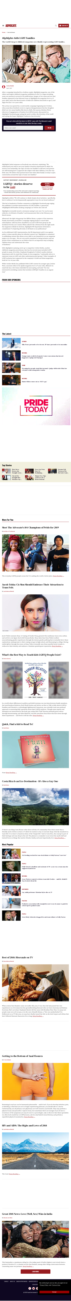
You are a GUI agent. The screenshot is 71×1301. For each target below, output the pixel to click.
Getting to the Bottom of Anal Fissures (22, 1056)
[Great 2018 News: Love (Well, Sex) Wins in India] (35, 1239)
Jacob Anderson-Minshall (8, 591)
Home (3, 32)
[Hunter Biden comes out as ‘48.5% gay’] (11, 380)
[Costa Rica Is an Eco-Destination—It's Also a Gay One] (35, 806)
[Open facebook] (29, 1288)
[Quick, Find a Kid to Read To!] (35, 749)
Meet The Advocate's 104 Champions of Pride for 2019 (30, 527)
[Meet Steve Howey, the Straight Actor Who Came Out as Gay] (6, 471)
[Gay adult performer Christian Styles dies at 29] (11, 891)
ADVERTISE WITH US (33, 1281)
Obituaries (25, 889)
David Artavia (6, 728)
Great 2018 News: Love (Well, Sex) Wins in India (27, 1214)
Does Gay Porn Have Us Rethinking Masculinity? (40, 471)
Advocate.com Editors (7, 1217)
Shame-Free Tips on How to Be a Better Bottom (40, 477)
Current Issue (11, 32)
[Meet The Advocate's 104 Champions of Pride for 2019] (35, 553)
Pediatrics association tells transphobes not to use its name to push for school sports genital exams (45, 904)
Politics (24, 901)
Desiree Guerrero (7, 658)
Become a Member (47, 184)
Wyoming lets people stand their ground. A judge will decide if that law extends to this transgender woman (44, 369)
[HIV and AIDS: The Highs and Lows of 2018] (35, 1151)
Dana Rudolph (11, 85)
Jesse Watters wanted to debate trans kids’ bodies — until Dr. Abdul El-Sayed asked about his (44, 880)
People (24, 852)
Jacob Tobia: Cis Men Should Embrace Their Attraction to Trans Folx (33, 586)
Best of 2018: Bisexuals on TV (17, 957)
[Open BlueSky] (33, 1288)
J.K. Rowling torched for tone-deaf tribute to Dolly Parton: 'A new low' (44, 855)
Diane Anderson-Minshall (8, 961)
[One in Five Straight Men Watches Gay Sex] (6, 477)
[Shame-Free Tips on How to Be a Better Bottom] (29, 477)
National (24, 353)
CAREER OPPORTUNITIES (21, 1281)
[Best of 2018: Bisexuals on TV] (35, 983)
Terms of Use (56, 1285)
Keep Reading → (58, 576)
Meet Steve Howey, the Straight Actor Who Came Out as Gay (17, 472)
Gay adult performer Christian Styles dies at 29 (37, 892)
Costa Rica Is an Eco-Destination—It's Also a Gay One (30, 781)
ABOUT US (12, 1281)
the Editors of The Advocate (9, 531)
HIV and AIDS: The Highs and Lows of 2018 (24, 1125)
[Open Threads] (37, 1288)
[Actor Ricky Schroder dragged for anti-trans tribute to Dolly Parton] (11, 915)
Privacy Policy (44, 1285)
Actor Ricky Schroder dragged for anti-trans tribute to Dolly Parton (43, 917)
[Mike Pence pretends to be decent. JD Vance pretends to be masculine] (11, 343)
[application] (36, 406)
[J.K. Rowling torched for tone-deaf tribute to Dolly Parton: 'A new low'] (11, 854)
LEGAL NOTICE (35, 1284)
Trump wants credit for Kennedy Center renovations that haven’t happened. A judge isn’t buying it (42, 357)
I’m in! (49, 128)
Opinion (24, 341)
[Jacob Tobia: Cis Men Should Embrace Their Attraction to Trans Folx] (35, 613)
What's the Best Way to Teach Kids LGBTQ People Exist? (31, 654)
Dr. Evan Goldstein (7, 1060)
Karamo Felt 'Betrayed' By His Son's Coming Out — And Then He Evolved (63, 472)
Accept (54, 1292)
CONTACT (6, 1281)
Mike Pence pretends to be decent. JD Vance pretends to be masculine (44, 344)
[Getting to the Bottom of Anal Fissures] (35, 1081)
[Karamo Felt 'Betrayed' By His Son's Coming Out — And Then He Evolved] (52, 471)
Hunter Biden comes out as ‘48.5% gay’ (34, 382)
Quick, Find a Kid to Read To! (17, 724)
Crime (23, 365)
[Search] (56, 26)
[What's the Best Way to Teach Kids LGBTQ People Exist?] (35, 680)
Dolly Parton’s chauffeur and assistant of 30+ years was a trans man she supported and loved (45, 867)
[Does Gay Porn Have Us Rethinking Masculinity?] (29, 471)
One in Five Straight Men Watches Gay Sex (16, 478)
